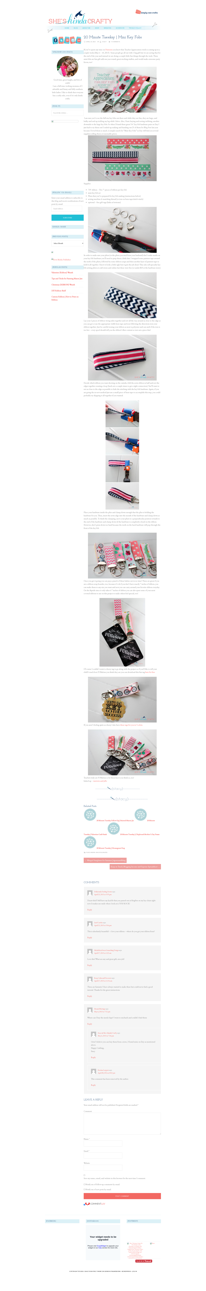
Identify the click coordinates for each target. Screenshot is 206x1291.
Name (87, 1139)
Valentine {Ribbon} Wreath (62, 272)
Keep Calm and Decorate (102, 978)
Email (86, 1151)
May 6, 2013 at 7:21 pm (102, 1012)
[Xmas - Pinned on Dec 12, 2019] (152, 1243)
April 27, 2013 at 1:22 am (102, 953)
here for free (150, 672)
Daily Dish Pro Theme (93, 1271)
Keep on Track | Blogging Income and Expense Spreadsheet (135, 866)
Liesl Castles (98, 922)
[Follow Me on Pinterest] (144, 1261)
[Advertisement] (68, 172)
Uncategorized (102, 852)
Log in (134, 1271)
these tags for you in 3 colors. (131, 725)
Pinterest (108, 49)
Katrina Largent (103, 1070)
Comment (88, 1111)
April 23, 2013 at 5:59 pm (102, 894)
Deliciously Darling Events (103, 892)
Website (87, 1163)
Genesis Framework (113, 1271)
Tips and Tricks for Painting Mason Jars (67, 278)
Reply (89, 909)
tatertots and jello (100, 781)
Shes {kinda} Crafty (103, 19)
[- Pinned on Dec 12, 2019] (135, 1226)
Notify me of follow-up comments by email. (103, 1184)
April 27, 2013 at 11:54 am (103, 981)
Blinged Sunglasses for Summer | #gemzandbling (105, 860)
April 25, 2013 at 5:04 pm (102, 925)
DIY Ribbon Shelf (59, 290)
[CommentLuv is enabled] (95, 1204)
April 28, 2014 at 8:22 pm (106, 1073)
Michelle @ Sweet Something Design (106, 950)
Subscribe (67, 218)
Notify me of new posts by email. (98, 1189)
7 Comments (115, 41)
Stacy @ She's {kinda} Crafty (107, 1033)
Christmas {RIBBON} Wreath (63, 284)
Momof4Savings (99, 1009)
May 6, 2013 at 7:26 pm (106, 1036)
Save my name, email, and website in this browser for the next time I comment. (114, 1178)
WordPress (126, 1271)
